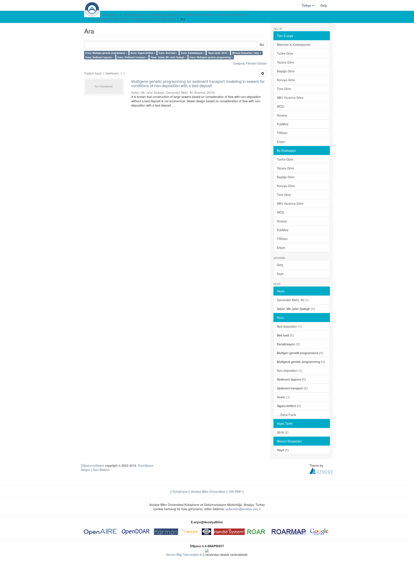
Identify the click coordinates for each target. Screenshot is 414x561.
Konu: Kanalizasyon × (192, 52)
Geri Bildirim (101, 470)
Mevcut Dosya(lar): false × (246, 52)
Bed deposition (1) (289, 326)
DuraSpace (145, 465)
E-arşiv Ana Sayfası (105, 14)
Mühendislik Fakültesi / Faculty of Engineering (215, 14)
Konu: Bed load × (168, 52)
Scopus (282, 115)
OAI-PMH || (236, 491)
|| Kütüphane (179, 491)
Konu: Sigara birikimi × (143, 52)
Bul (262, 44)
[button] (307, 5)
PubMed (282, 124)
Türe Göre (284, 89)
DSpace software (92, 465)
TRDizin (282, 133)
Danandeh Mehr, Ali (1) (293, 300)
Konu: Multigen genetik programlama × (106, 52)
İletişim (85, 470)
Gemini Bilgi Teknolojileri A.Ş (185, 554)
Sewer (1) (283, 397)
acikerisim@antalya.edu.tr (243, 509)
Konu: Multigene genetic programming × (211, 57)
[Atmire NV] (321, 470)
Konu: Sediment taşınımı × (99, 57)
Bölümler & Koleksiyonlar (294, 44)
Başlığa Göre (286, 71)
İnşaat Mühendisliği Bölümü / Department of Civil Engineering (134, 19)
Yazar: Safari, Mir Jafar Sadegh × (168, 57)
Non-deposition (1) (289, 370)
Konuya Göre (286, 80)
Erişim (281, 141)
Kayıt (280, 273)
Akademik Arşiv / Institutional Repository (151, 14)
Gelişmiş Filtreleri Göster (250, 63)
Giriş (280, 265)
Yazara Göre (285, 62)
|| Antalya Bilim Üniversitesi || (208, 491)
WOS (280, 106)
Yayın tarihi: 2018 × (218, 52)
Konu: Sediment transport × (132, 57)
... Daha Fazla (286, 414)
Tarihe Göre (285, 53)
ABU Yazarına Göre (290, 97)
